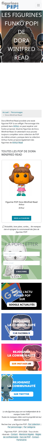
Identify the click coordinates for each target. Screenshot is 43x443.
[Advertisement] (21, 87)
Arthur (16, 126)
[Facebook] (21, 326)
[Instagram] (21, 357)
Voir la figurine (21, 218)
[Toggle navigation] (38, 5)
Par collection (34, 424)
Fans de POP (25, 437)
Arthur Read (17, 142)
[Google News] (21, 296)
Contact (14, 434)
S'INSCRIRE (21, 272)
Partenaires (22, 440)
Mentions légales (26, 434)
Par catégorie (29, 427)
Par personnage (15, 427)
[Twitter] (21, 387)
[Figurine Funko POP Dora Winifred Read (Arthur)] (21, 179)
